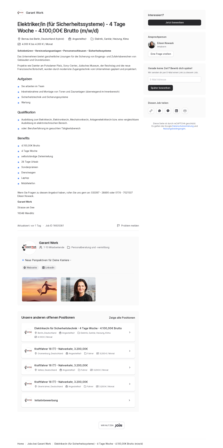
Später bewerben (160, 87)
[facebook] (168, 111)
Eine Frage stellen (161, 53)
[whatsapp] (159, 111)
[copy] (151, 111)
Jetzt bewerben (175, 22)
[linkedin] (176, 111)
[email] (185, 111)
